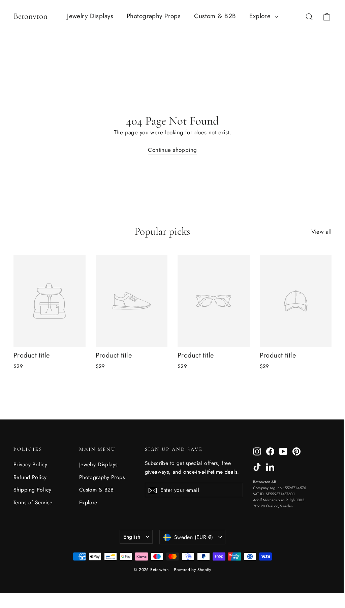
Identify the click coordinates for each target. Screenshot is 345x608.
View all (321, 232)
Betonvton (30, 16)
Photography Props (154, 16)
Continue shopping (172, 150)
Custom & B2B (215, 16)
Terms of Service (33, 502)
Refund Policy (30, 477)
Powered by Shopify (192, 570)
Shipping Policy (32, 490)
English (131, 537)
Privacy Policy (30, 464)
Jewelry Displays (90, 16)
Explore (261, 16)
